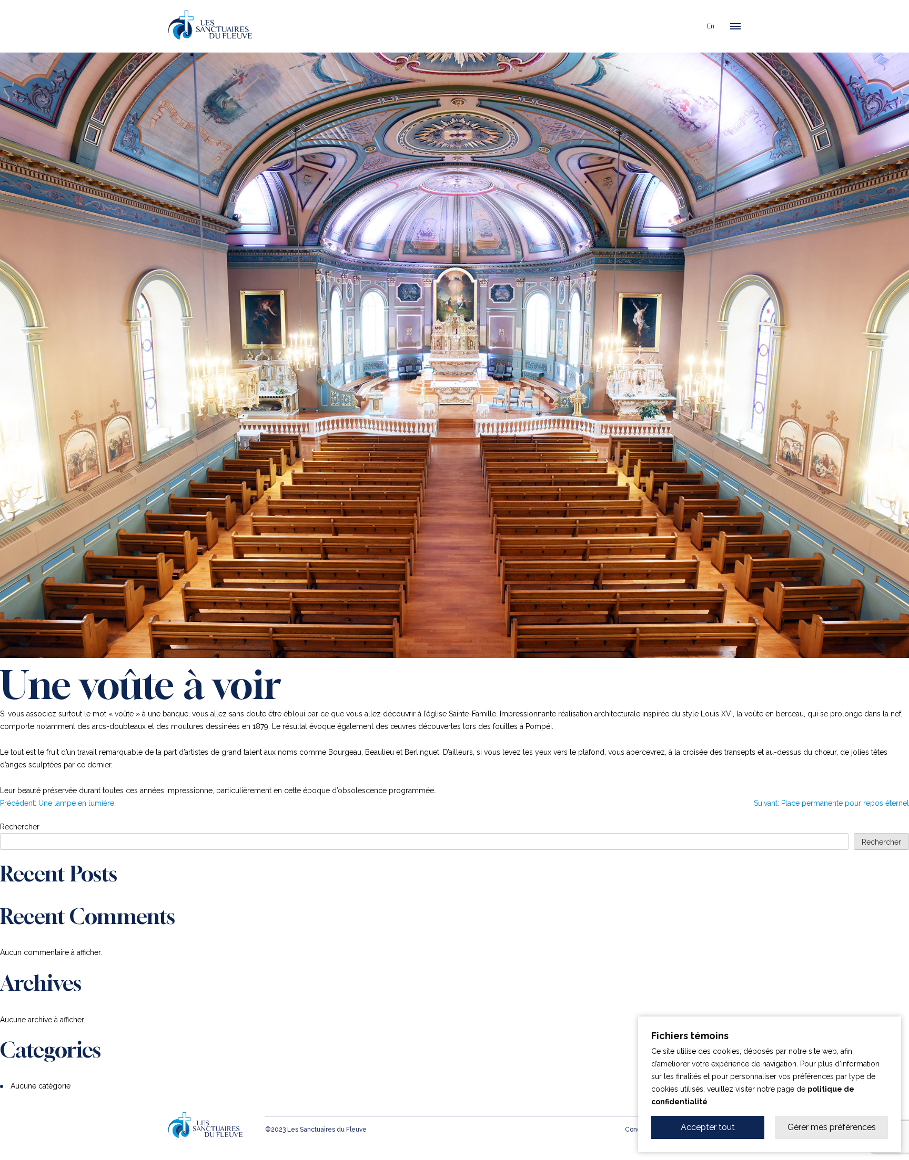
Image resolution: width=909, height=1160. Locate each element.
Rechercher (19, 827)
